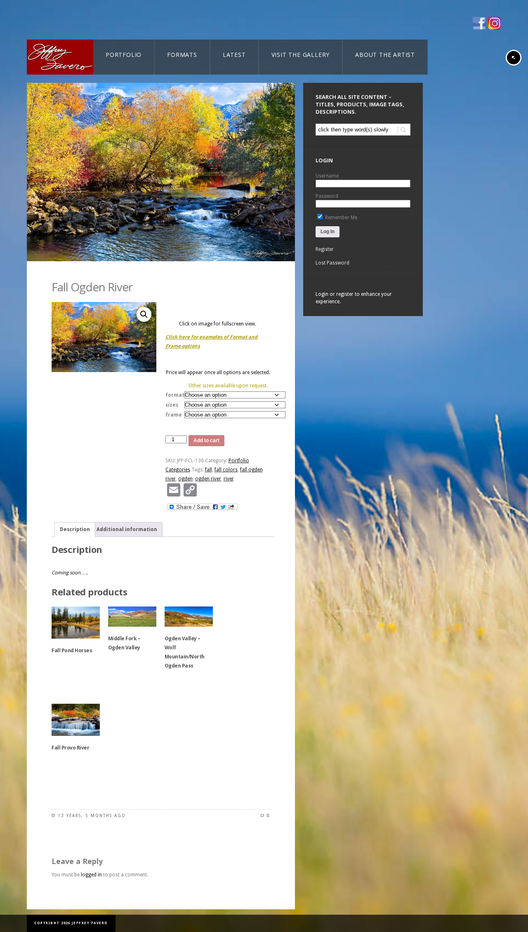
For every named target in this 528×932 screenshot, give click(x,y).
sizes (171, 405)
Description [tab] (75, 529)
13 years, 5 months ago (92, 815)
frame (173, 415)
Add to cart (206, 440)
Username (327, 176)
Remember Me (340, 217)
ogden (185, 479)
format (174, 395)
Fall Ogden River (92, 287)
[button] (144, 314)
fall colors (226, 470)
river (229, 479)
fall (208, 470)
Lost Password (332, 263)
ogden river (208, 479)
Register (325, 249)
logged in (91, 875)
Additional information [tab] (127, 529)
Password (327, 196)
